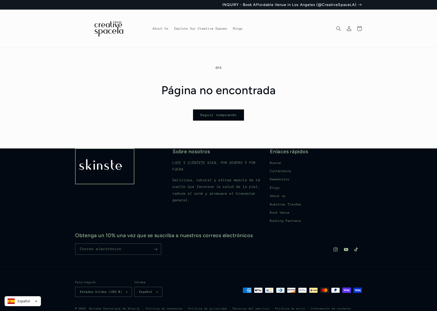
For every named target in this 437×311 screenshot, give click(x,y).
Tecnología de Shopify (121, 308)
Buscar (276, 163)
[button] (338, 28)
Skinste (95, 308)
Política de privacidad (207, 308)
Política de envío (290, 308)
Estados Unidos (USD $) (101, 291)
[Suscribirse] (155, 249)
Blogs (275, 187)
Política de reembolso (164, 308)
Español (146, 291)
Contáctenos (281, 171)
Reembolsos (280, 179)
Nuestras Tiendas (285, 204)
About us (278, 196)
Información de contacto (331, 308)
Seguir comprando (218, 115)
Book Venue (280, 212)
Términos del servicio (251, 308)
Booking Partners (285, 221)
